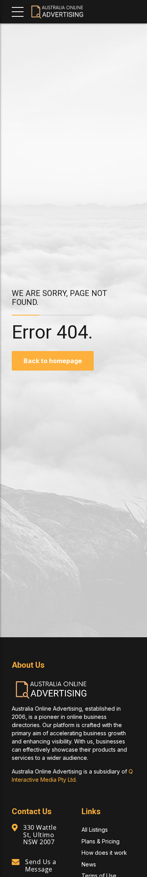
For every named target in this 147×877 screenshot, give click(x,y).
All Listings (95, 829)
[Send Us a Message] (16, 862)
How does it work (104, 852)
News (89, 864)
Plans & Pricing (101, 841)
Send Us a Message (40, 865)
